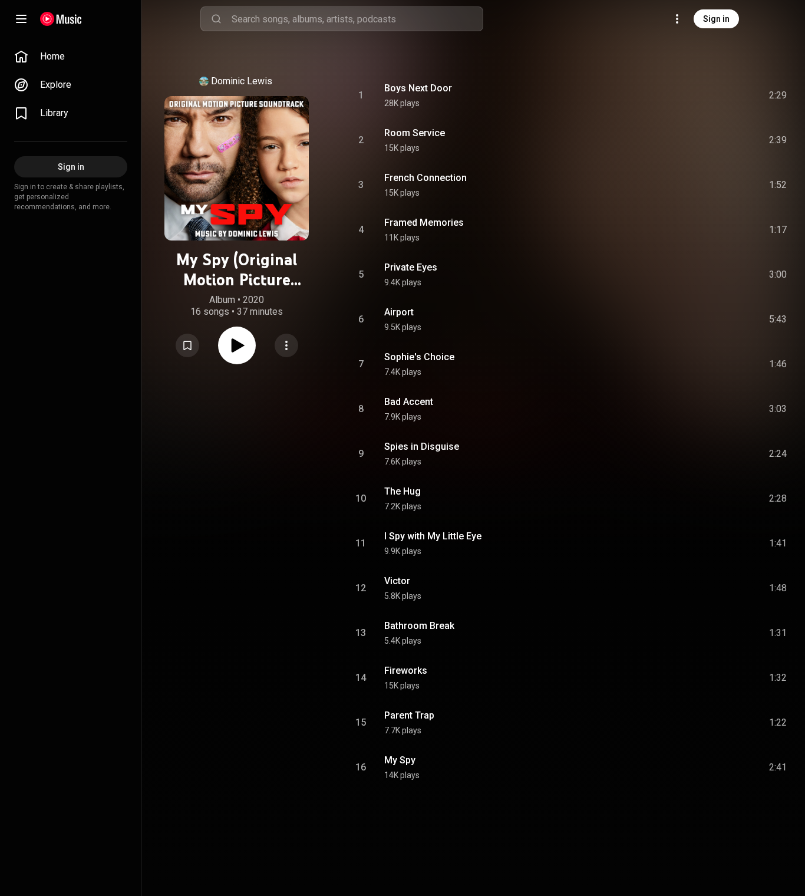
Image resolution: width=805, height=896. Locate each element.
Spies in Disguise (421, 446)
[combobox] (357, 19)
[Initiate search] (216, 18)
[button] (187, 345)
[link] (71, 56)
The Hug (402, 491)
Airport (399, 312)
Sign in (716, 19)
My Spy (399, 760)
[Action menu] (286, 345)
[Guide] (21, 19)
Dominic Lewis (241, 81)
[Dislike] (711, 95)
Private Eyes (410, 267)
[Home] (61, 19)
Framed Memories (424, 222)
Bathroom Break (419, 625)
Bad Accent (408, 401)
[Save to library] (187, 345)
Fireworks (405, 670)
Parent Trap (409, 715)
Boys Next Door (418, 88)
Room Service (414, 133)
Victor (397, 581)
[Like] (689, 95)
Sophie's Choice (419, 357)
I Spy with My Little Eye (432, 536)
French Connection (425, 177)
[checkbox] (778, 95)
